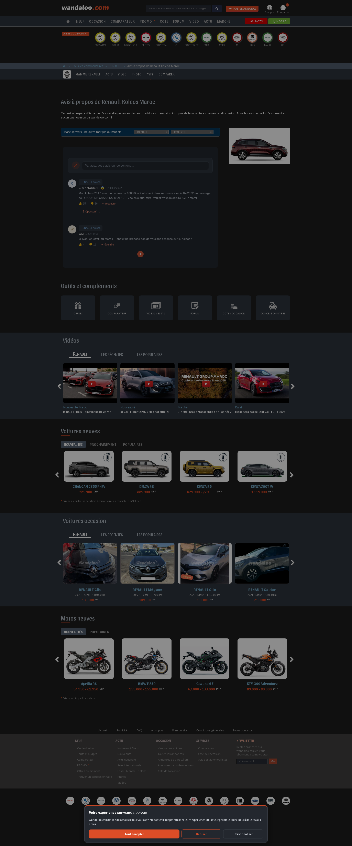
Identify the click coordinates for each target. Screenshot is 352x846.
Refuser (201, 834)
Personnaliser (243, 834)
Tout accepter (134, 834)
